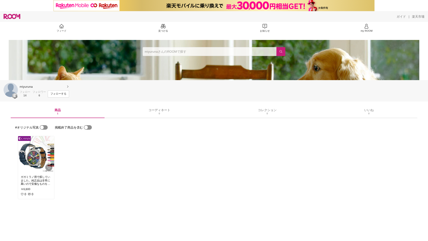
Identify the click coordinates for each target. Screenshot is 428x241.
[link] (36, 154)
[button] (11, 90)
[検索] (280, 51)
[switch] (44, 127)
